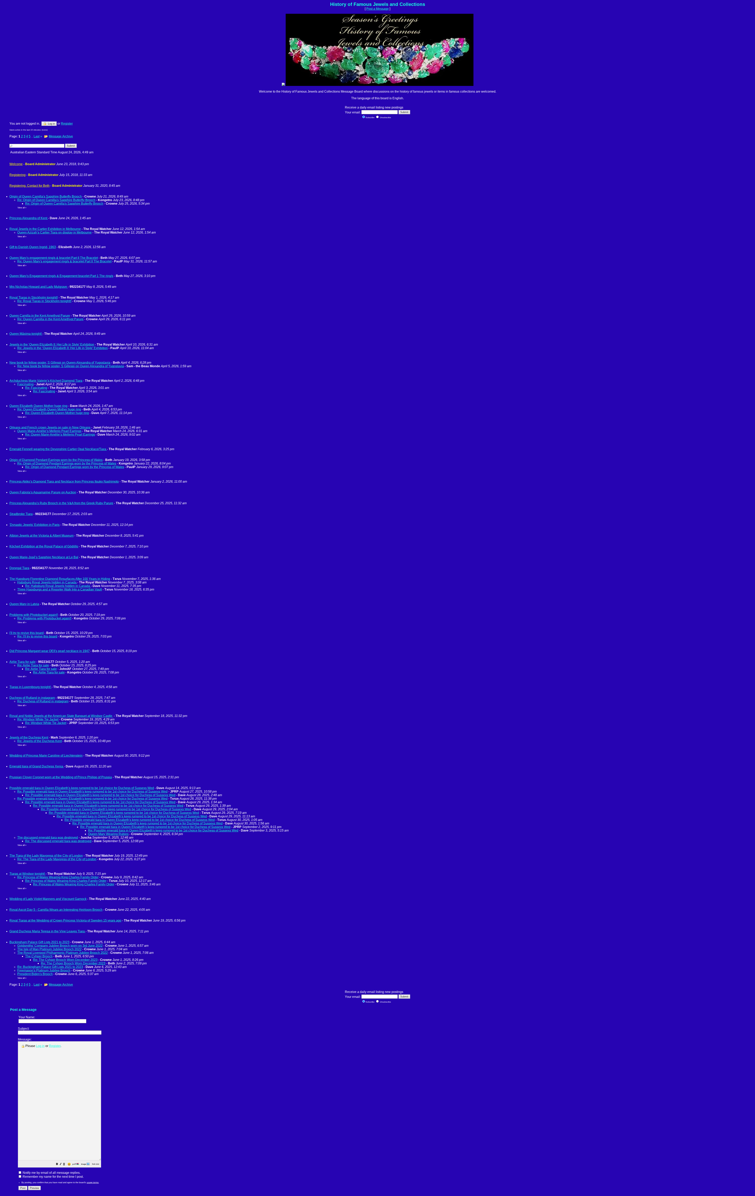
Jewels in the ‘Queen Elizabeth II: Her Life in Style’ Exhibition (51, 344)
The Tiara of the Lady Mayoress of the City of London (46, 855)
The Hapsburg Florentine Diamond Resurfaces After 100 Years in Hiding (59, 579)
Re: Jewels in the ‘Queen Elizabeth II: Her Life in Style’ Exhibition (62, 348)
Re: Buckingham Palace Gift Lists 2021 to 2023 (50, 967)
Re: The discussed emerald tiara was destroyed (58, 841)
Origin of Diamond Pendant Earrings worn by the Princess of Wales (56, 460)
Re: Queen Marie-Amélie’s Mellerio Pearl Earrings (60, 434)
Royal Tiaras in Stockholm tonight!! (33, 297)
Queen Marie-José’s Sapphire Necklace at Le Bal (43, 557)
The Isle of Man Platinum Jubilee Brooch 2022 (49, 949)
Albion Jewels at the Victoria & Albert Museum (41, 535)
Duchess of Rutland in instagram (32, 697)
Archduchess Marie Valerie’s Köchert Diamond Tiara (45, 380)
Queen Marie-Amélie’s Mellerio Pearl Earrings (49, 431)
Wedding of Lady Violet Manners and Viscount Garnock (48, 899)
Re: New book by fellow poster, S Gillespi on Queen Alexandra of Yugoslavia (70, 366)
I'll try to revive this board (26, 633)
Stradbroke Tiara (21, 514)
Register (55, 1046)
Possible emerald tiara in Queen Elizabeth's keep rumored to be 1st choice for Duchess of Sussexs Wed (81, 788)
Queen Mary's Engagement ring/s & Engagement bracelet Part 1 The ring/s (61, 276)
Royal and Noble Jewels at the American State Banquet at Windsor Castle (61, 716)
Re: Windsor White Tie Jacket (37, 719)
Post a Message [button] (377, 8)
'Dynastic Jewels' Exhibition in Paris (34, 524)
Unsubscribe (385, 117)
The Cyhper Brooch (38, 956)
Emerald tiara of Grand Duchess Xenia (36, 766)
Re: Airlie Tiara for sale (33, 665)
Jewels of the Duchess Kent (28, 737)
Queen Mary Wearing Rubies (108, 834)
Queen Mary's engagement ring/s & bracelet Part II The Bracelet (53, 257)
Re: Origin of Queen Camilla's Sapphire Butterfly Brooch (56, 200)
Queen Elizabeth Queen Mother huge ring (38, 406)
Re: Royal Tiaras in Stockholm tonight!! (44, 301)
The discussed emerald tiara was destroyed (47, 837)
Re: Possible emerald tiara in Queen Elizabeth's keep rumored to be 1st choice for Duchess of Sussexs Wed (92, 791)
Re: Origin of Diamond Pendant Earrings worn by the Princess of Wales (66, 463)
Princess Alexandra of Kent (28, 218)
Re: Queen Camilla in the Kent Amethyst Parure (50, 319)
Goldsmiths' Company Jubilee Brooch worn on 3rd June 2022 (60, 945)
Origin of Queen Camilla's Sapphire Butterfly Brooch (45, 196)
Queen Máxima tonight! (25, 333)
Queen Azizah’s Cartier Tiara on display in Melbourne (54, 232)
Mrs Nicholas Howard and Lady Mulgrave (38, 286)
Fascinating (25, 384)
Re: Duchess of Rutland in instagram (42, 701)
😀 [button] (69, 1164)
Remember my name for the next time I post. (53, 1176)
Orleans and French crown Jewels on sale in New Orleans (49, 427)
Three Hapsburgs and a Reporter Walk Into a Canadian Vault (59, 589)
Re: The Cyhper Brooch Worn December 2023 (65, 959)
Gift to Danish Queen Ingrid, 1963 (32, 247)
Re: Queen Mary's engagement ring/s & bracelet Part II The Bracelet (64, 261)
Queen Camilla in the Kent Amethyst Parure (39, 315)
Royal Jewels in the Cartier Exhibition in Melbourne (45, 229)
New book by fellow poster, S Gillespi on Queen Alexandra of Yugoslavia (59, 362)
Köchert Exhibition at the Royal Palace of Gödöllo (43, 546)
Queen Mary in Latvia (24, 604)
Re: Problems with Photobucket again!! (44, 618)
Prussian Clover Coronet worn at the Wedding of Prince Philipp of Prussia (60, 777)
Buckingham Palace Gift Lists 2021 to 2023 (39, 942)
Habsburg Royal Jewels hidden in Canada (47, 582)
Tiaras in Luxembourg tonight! (30, 687)
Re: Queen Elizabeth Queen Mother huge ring (49, 409)
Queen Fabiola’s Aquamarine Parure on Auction (42, 492)
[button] (57, 1164)
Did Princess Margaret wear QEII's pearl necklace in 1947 (49, 651)
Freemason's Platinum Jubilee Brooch (43, 970)
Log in (51, 123)
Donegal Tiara (19, 568)
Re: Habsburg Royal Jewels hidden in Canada (58, 586)
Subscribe (370, 117)
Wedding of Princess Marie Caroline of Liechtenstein (46, 755)
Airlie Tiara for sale (22, 661)
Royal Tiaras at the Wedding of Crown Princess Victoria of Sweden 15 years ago (65, 920)
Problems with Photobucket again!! (33, 614)
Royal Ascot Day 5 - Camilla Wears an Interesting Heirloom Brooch (55, 909)
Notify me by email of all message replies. (51, 1172)
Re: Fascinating (36, 387)
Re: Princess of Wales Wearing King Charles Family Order (58, 877)
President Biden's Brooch (35, 974)
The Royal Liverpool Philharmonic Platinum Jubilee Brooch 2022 (62, 952)
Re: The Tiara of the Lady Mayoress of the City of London (56, 859)
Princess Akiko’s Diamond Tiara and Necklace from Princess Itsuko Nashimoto (64, 481)
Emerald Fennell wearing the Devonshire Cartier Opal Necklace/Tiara (58, 449)
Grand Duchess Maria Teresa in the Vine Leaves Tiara (47, 931)
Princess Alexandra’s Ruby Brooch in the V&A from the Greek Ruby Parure (61, 503)
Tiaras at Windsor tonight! (27, 873)
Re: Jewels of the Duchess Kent (39, 741)
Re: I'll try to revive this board (37, 636)
